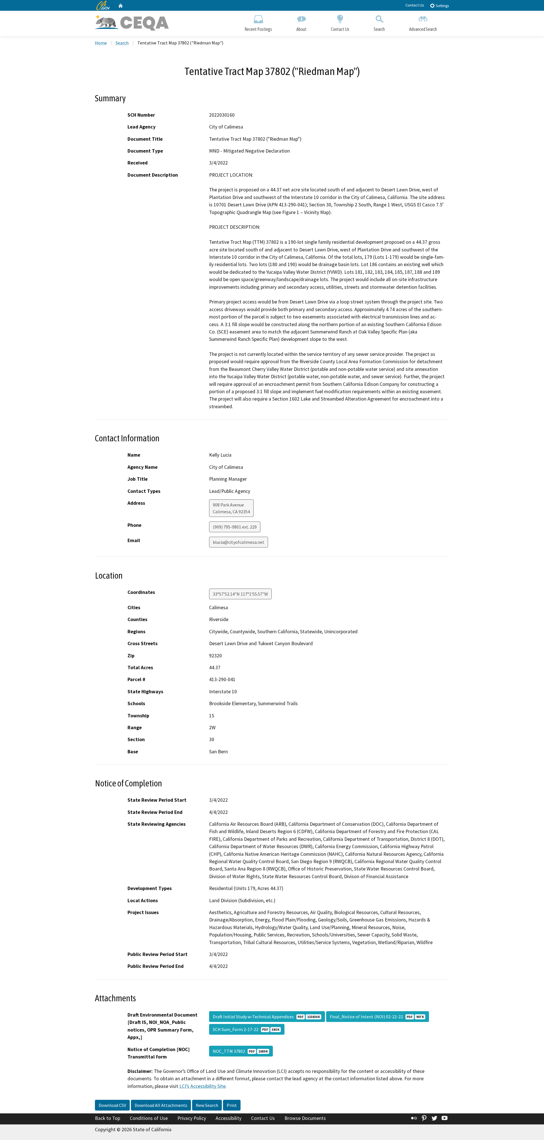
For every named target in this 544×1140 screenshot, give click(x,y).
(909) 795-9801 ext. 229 (235, 527)
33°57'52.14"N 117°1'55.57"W (240, 594)
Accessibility (228, 1118)
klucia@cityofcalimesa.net (238, 542)
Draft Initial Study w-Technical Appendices (266, 1016)
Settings (442, 5)
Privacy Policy (191, 1118)
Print (232, 1105)
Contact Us (414, 5)
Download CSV (112, 1105)
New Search (207, 1105)
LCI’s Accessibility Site (202, 1086)
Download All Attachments (161, 1105)
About (301, 29)
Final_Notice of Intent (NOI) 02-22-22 (377, 1016)
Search (379, 29)
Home (101, 43)
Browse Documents (305, 1118)
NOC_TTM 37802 (240, 1051)
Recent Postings (258, 29)
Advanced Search (423, 29)
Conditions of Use (149, 1118)
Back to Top (107, 1118)
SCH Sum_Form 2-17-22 (246, 1029)
